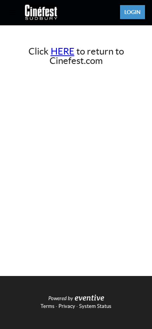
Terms (48, 306)
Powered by (60, 298)
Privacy (66, 306)
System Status (95, 306)
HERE (62, 51)
